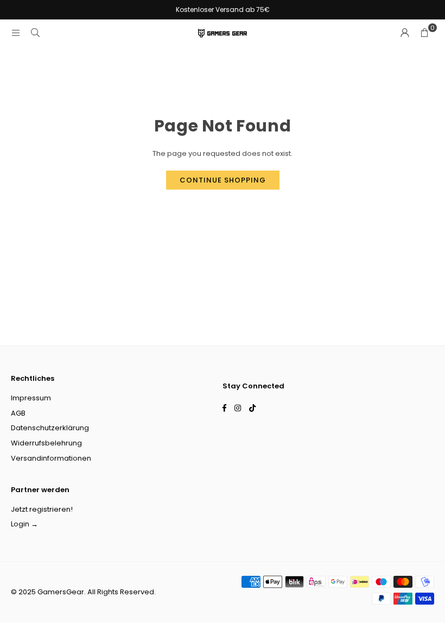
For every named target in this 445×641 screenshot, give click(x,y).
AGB (18, 413)
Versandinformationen (51, 458)
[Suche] (35, 33)
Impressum (31, 398)
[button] (424, 33)
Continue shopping (223, 180)
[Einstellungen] (405, 33)
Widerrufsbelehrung (46, 443)
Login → (24, 524)
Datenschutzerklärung (50, 428)
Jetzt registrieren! (42, 509)
